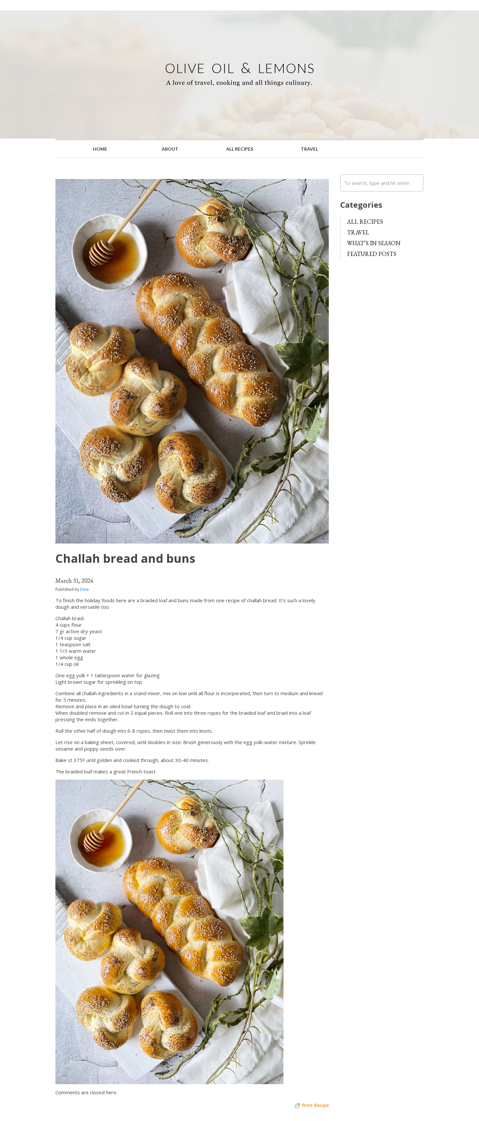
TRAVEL (309, 149)
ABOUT (170, 149)
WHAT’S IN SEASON (373, 243)
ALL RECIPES (239, 149)
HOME (100, 149)
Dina (84, 589)
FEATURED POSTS (371, 254)
